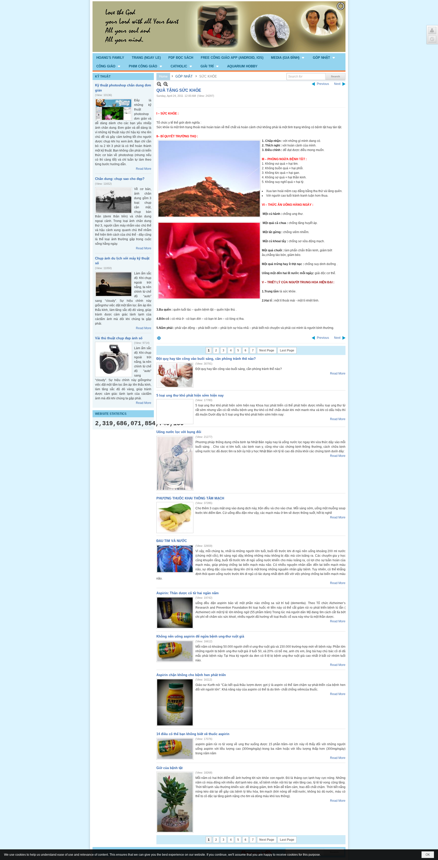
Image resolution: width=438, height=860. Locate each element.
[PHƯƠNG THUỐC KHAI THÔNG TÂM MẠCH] (175, 517)
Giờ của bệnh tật (169, 768)
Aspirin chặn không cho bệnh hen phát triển (191, 675)
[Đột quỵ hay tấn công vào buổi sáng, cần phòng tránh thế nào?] (175, 375)
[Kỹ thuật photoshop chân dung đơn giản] (113, 109)
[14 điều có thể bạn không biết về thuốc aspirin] (175, 749)
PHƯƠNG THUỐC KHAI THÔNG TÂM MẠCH (190, 498)
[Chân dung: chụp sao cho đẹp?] (113, 200)
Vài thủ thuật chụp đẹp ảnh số (118, 338)
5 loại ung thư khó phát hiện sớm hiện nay (190, 395)
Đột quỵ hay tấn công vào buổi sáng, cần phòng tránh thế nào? (206, 359)
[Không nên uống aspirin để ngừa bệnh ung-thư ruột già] (175, 651)
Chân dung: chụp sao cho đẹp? (119, 179)
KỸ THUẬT (103, 76)
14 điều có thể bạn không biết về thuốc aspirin (192, 734)
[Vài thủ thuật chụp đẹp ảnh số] (113, 359)
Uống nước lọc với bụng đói (178, 432)
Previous (323, 84)
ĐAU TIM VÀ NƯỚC (171, 541)
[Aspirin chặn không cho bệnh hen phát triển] (175, 702)
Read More (143, 169)
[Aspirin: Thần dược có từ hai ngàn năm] (175, 612)
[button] (288, 57)
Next (337, 84)
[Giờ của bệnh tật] (175, 802)
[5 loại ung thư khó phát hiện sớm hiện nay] (175, 411)
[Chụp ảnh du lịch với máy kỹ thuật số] (113, 284)
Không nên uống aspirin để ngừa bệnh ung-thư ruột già (200, 636)
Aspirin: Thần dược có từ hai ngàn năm (187, 593)
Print (158, 338)
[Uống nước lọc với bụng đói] (175, 463)
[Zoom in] (159, 84)
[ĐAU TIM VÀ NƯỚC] (175, 559)
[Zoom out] (165, 84)
